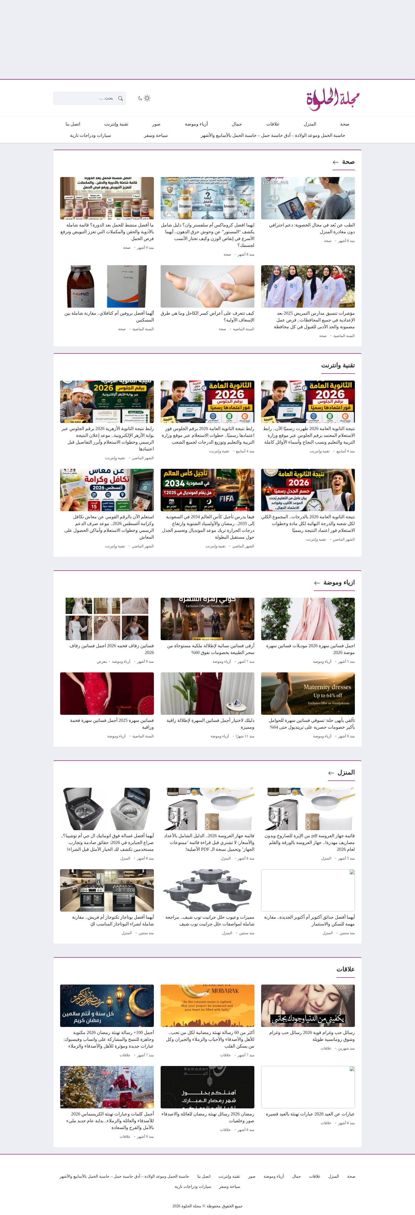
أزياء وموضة (322, 662)
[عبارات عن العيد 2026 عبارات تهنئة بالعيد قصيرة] (308, 1103)
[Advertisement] (245, 39)
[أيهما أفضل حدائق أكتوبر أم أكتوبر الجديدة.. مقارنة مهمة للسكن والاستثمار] (308, 903)
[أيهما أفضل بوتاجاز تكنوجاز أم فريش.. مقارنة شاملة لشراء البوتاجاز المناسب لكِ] (107, 903)
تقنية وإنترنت (320, 451)
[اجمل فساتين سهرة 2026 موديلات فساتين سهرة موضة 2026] (308, 632)
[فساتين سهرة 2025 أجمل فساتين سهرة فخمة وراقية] (107, 706)
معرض (102, 662)
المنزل (346, 772)
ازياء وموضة (339, 582)
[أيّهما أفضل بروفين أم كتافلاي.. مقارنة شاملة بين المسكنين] (107, 302)
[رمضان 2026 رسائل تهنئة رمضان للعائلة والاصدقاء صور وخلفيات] (207, 1103)
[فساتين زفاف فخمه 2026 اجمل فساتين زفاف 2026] (107, 632)
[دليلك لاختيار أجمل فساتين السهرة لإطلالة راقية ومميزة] (207, 706)
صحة (348, 161)
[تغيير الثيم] (144, 98)
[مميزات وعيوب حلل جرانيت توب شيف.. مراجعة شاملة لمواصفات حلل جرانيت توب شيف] (207, 903)
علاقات (326, 1048)
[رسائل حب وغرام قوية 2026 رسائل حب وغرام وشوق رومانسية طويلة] (308, 1022)
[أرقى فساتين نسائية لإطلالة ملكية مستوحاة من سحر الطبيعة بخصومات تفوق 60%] (207, 632)
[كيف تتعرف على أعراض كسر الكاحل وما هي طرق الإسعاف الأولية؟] (207, 302)
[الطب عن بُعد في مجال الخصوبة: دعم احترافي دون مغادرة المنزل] (308, 217)
